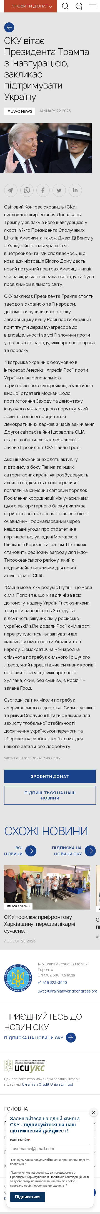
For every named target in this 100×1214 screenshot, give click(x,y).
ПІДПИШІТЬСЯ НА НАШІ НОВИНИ (50, 795)
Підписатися (28, 1196)
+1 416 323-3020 (52, 982)
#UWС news (19, 111)
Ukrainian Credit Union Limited (47, 1084)
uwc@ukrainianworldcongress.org (68, 991)
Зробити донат (50, 776)
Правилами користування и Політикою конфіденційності (49, 1177)
